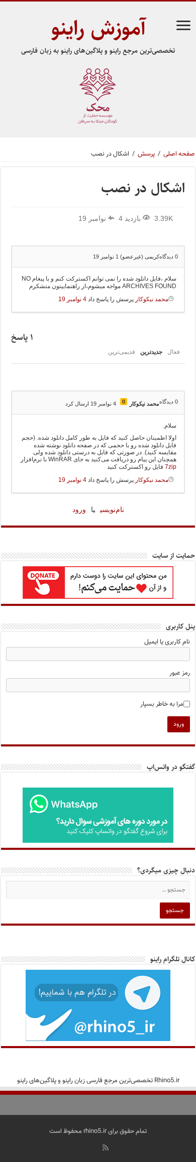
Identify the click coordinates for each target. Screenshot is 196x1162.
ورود (79, 509)
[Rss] (106, 1147)
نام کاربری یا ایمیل (167, 642)
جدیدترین (151, 351)
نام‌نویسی (112, 509)
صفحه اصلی (179, 154)
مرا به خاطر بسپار (161, 704)
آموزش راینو (98, 28)
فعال (173, 351)
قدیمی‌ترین (121, 351)
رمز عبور (179, 673)
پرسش (146, 154)
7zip (170, 466)
